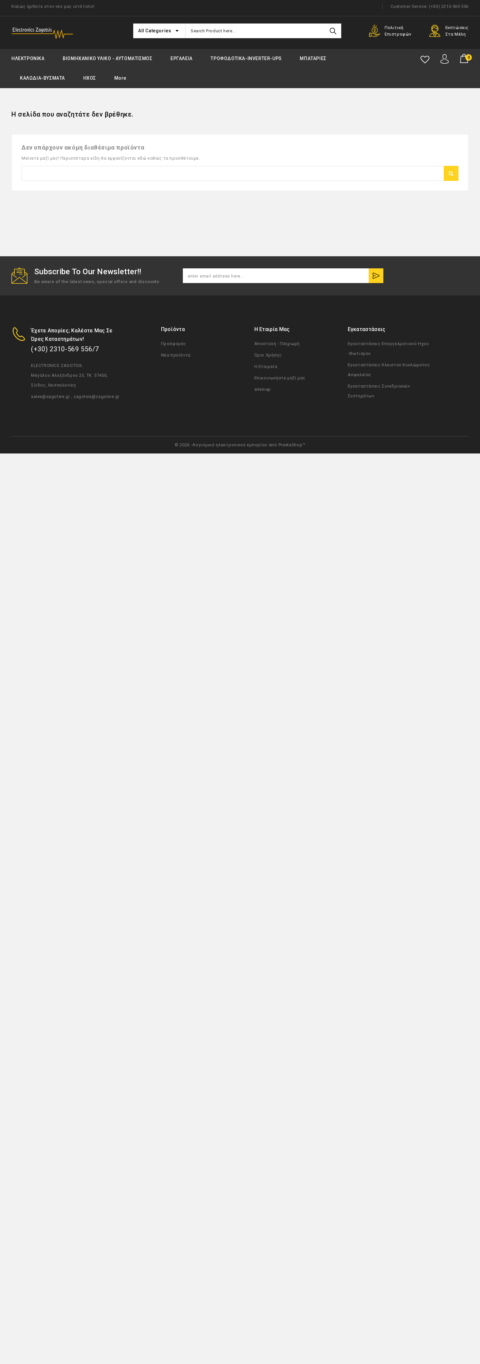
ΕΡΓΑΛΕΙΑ (181, 58)
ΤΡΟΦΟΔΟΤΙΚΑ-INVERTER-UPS (246, 58)
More (120, 78)
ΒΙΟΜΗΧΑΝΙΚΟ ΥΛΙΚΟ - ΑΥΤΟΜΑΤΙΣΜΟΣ (107, 58)
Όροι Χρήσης (268, 355)
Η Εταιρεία (266, 366)
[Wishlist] (425, 59)
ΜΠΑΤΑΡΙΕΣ (313, 58)
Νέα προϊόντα (176, 355)
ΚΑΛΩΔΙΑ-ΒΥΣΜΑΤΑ (42, 78)
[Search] (333, 31)
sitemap (262, 389)
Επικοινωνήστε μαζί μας (279, 377)
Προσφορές (173, 343)
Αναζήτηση (451, 173)
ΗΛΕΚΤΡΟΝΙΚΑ (28, 58)
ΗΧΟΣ (89, 78)
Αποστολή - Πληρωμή (277, 343)
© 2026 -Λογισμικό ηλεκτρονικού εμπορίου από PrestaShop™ (240, 444)
